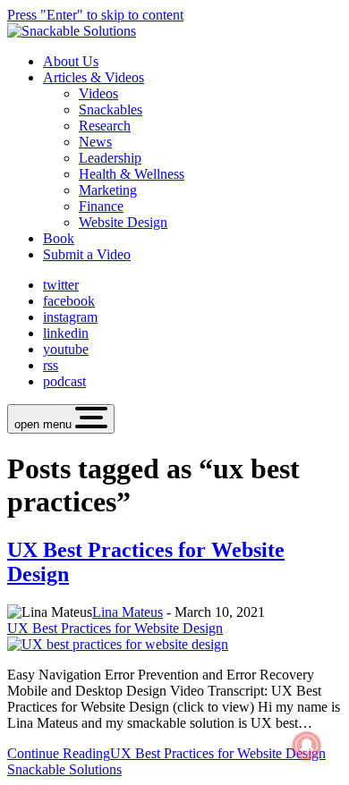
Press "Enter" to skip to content (95, 14)
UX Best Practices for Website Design (115, 628)
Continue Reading (166, 753)
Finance (101, 206)
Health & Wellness (131, 173)
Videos (98, 93)
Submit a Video (87, 254)
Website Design (123, 222)
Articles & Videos (93, 77)
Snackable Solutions (64, 769)
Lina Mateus (127, 612)
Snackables (110, 109)
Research (105, 125)
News (95, 141)
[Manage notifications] (307, 745)
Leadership (110, 157)
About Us (70, 61)
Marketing (108, 190)
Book (58, 238)
